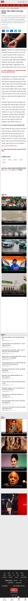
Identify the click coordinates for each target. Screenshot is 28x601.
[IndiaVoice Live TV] (23, 2)
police (15, 159)
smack (21, 159)
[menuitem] (4, 5)
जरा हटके (16, 577)
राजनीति (18, 5)
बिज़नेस (22, 5)
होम (4, 5)
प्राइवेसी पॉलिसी (10, 582)
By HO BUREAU (5, 26)
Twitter (15, 170)
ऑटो (18, 575)
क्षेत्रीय (7, 5)
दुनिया (14, 5)
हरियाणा (8, 8)
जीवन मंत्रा (11, 577)
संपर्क (21, 580)
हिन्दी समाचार (3, 8)
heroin (9, 159)
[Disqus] (14, 315)
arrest (4, 159)
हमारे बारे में (15, 580)
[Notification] (21, 2)
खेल (14, 575)
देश (10, 5)
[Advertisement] (14, 533)
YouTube (10, 170)
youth (3, 162)
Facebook (5, 170)
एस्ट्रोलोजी (4, 577)
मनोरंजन (22, 575)
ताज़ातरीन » (3, 334)
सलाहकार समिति (23, 577)
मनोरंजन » (3, 417)
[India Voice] (2, 2)
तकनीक (9, 575)
